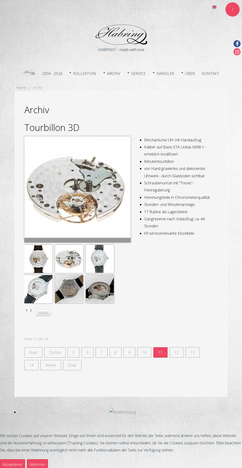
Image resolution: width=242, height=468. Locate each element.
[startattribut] (29, 73)
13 (192, 352)
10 (144, 352)
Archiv (113, 73)
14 (31, 365)
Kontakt (210, 73)
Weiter (50, 365)
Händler (165, 73)
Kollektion (84, 73)
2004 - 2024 (52, 73)
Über (190, 73)
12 (176, 352)
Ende (72, 365)
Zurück (55, 352)
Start (33, 352)
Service (138, 73)
